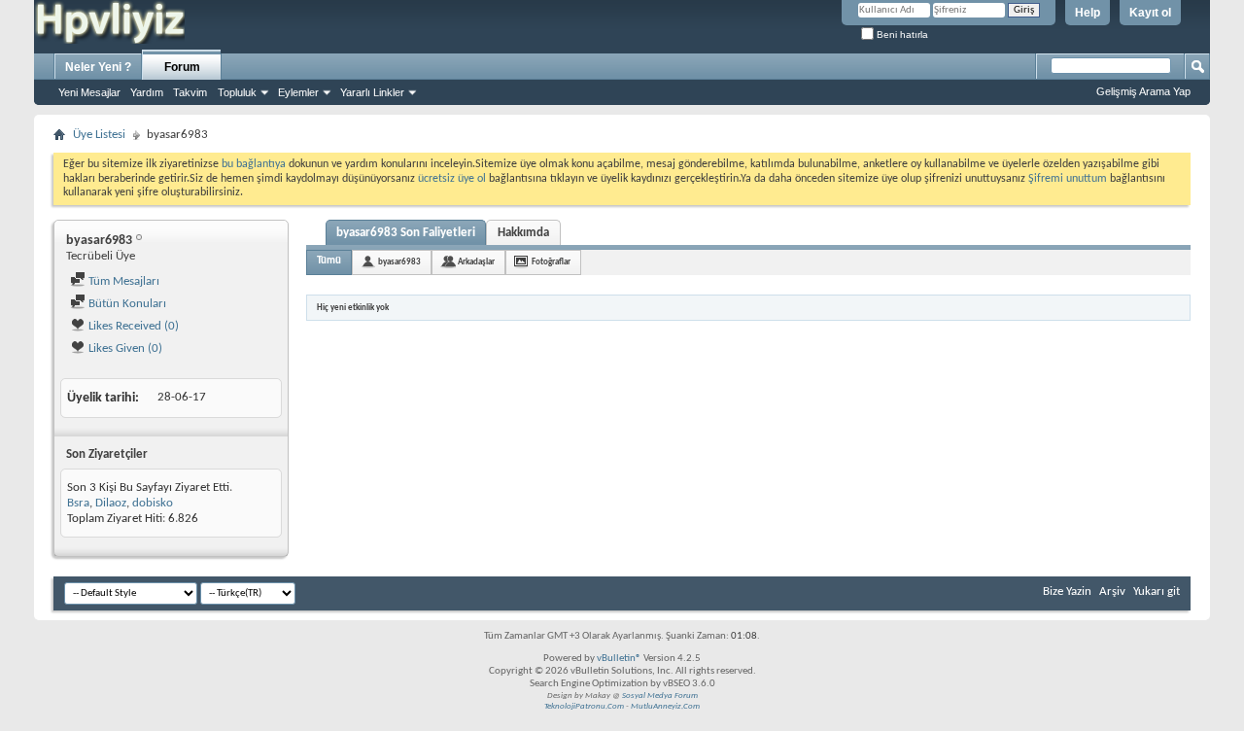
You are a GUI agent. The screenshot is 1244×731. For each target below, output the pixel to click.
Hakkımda (523, 232)
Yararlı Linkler (372, 92)
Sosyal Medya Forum (660, 695)
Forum (182, 67)
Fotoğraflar (551, 262)
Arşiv (1112, 591)
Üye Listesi (99, 134)
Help (1087, 12)
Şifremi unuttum (1067, 179)
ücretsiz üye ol (453, 179)
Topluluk (237, 92)
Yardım (146, 92)
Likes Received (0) (132, 326)
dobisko (152, 503)
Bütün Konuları (126, 303)
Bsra (78, 503)
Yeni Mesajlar (89, 92)
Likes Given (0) (124, 348)
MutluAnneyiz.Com (665, 706)
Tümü (329, 261)
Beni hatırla (901, 34)
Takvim (190, 92)
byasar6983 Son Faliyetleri (405, 232)
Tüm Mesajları (122, 281)
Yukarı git (1156, 591)
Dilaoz (110, 503)
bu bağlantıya (254, 164)
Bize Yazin (1067, 591)
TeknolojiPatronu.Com (584, 706)
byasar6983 (399, 262)
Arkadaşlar (476, 262)
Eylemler (298, 92)
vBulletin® (619, 658)
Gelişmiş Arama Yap (1143, 91)
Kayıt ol (1150, 12)
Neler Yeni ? (98, 67)
